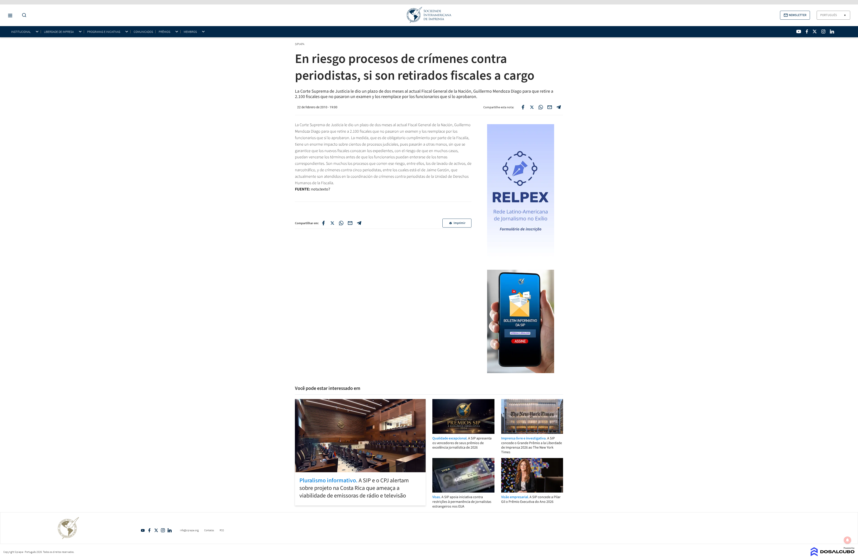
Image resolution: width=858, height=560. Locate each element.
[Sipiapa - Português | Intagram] (823, 31)
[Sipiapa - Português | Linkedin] (832, 31)
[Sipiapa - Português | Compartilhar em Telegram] (558, 107)
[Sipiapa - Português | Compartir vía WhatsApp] (341, 223)
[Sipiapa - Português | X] (814, 31)
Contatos (209, 530)
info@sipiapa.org (189, 530)
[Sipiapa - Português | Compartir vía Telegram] (359, 223)
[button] (795, 15)
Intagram (163, 530)
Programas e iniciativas (103, 32)
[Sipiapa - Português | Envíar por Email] (549, 107)
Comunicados (143, 32)
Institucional (21, 32)
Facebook (149, 530)
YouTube (143, 530)
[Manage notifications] (847, 540)
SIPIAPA (300, 44)
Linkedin (170, 530)
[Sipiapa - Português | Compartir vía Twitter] (332, 223)
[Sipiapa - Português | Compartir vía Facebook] (323, 223)
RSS (222, 530)
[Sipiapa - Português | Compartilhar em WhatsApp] (540, 107)
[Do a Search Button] (23, 15)
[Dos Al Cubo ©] (833, 555)
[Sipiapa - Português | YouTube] (798, 31)
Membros (190, 32)
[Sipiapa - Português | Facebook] (807, 31)
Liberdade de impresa (59, 32)
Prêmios (164, 32)
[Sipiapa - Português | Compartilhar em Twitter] (531, 107)
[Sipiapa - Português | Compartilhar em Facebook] (522, 107)
